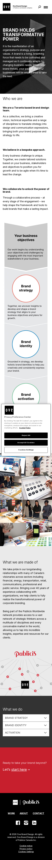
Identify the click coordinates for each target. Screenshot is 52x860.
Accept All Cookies (25, 443)
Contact (38, 813)
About (24, 813)
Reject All (26, 435)
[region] (26, 430)
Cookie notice (26, 846)
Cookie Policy (25, 428)
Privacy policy (26, 848)
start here (19, 769)
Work (11, 813)
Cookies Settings (26, 851)
